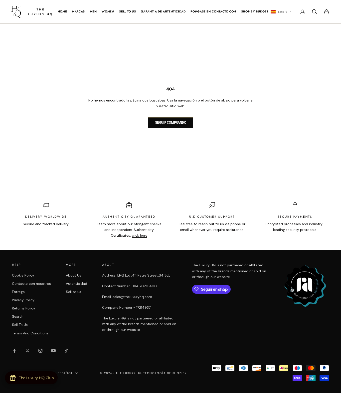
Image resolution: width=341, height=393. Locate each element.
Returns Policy (23, 308)
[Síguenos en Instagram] (40, 350)
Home (62, 11)
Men (93, 11)
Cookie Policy (23, 275)
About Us (73, 275)
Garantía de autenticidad (163, 11)
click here (139, 235)
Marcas (78, 11)
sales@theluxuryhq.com (132, 297)
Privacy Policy (23, 300)
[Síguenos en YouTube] (53, 350)
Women (108, 11)
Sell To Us (127, 11)
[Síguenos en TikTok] (66, 350)
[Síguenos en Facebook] (14, 350)
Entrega (18, 292)
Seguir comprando (170, 122)
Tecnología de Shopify (165, 373)
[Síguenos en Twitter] (27, 350)
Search (17, 316)
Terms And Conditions (30, 333)
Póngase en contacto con (213, 11)
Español (65, 373)
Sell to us (73, 292)
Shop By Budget (254, 11)
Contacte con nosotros (31, 283)
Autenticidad (76, 283)
